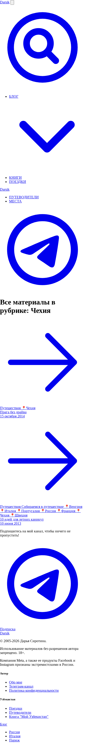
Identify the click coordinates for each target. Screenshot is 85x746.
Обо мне (15, 682)
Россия (14, 732)
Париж (14, 740)
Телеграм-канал (21, 686)
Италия (14, 736)
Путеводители (20, 712)
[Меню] (12, 2)
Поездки (15, 708)
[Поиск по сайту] (42, 89)
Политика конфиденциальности (34, 690)
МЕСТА (15, 201)
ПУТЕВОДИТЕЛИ (24, 197)
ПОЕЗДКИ (17, 182)
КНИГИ (15, 178)
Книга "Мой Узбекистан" (29, 717)
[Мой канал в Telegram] (42, 291)
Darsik (5, 2)
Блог (3, 724)
